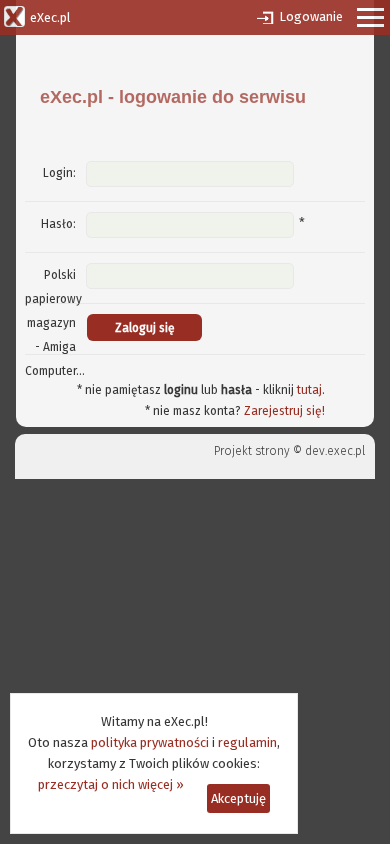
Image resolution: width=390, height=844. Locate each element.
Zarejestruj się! (284, 411)
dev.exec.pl (335, 451)
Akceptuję (238, 798)
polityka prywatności (150, 742)
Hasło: (58, 224)
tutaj (309, 390)
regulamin (247, 742)
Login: (59, 173)
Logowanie (311, 16)
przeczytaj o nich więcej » (111, 784)
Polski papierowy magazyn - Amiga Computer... (55, 323)
